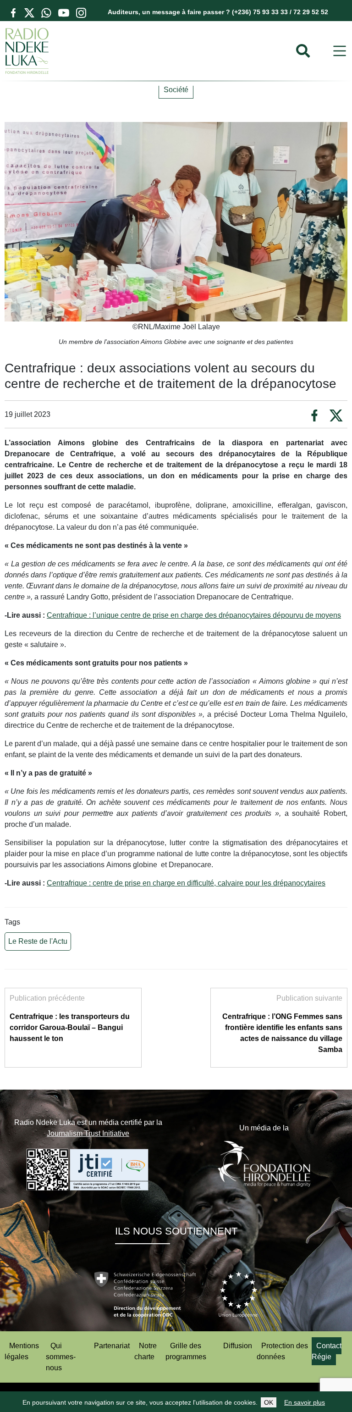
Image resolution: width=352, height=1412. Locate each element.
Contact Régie (326, 1351)
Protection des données (282, 1351)
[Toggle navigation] (339, 51)
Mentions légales (22, 1351)
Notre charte (145, 1351)
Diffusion (237, 1346)
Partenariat (112, 1346)
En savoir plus (304, 1402)
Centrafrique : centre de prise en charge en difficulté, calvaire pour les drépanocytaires (186, 883)
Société (176, 90)
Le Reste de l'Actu (37, 941)
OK (268, 1402)
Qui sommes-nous (61, 1357)
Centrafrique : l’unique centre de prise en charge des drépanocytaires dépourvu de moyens (194, 615)
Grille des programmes (185, 1351)
